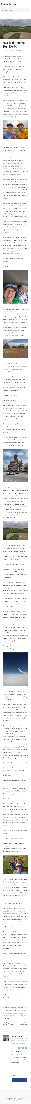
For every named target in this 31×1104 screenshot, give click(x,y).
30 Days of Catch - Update (8, 1023)
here (25, 82)
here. (7, 95)
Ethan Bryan (8, 4)
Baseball (7, 52)
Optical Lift (18, 1100)
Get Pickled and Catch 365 (22, 1023)
